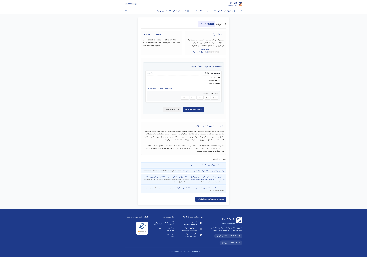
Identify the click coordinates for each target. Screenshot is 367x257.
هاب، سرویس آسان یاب (169, 223)
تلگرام (207, 97)
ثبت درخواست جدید (172, 109)
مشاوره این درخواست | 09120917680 (159, 89)
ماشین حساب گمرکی (180, 11)
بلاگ (159, 229)
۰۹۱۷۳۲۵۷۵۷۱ (130, 4)
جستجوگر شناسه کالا (207, 11)
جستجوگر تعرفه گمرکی (225, 11)
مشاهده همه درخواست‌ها (193, 109)
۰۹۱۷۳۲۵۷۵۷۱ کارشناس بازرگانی (226, 236)
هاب (194, 11)
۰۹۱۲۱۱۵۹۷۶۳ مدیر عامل (229, 243)
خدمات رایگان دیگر (163, 11)
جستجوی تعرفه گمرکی (158, 223)
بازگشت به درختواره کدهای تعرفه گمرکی (211, 199)
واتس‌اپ (214, 97)
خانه (238, 11)
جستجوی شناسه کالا (170, 229)
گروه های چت (170, 235)
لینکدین (200, 97)
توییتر (192, 97)
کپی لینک (184, 97)
